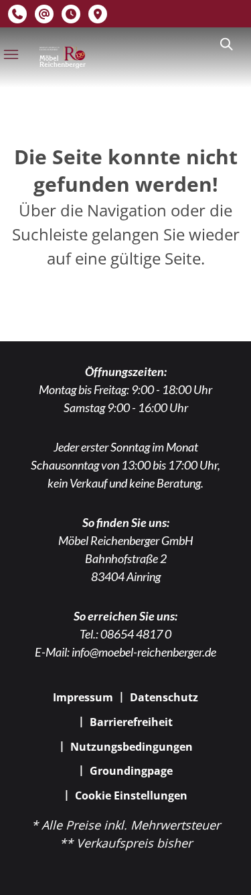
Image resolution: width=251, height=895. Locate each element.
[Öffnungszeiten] (71, 14)
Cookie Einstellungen (131, 795)
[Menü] (10, 54)
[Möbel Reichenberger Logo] (62, 57)
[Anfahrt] (97, 14)
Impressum (83, 697)
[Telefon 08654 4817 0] (17, 14)
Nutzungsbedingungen (131, 746)
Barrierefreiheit (131, 722)
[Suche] (225, 44)
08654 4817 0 (135, 633)
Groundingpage (131, 770)
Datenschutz (164, 697)
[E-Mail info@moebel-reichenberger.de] (44, 14)
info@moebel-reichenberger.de (144, 652)
